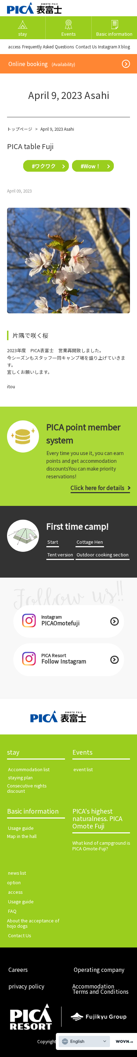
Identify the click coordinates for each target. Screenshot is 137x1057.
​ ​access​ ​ (14, 46)
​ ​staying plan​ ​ (20, 777)
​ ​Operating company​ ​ (99, 969)
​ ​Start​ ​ (52, 541)
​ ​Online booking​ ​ (41, 63)
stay (13, 752)
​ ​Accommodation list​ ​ (29, 769)
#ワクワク (44, 166)
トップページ (19, 129)
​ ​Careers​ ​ (18, 969)
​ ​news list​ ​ (17, 872)
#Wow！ (91, 166)
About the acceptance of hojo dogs (33, 923)
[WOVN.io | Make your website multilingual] (123, 1041)
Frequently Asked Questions (48, 46)
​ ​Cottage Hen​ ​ (90, 541)
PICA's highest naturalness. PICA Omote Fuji (97, 818)
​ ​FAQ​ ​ (12, 911)
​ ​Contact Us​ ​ (86, 46)
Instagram (107, 46)
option (14, 882)
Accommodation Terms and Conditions (100, 989)
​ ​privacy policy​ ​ (26, 986)
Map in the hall (22, 836)
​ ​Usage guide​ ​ (21, 828)
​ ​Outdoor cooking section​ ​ (103, 554)
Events (82, 752)
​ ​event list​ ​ (83, 769)
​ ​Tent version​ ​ (60, 554)
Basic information (33, 811)
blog (125, 46)
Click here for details (97, 487)
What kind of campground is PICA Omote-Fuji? (101, 845)
